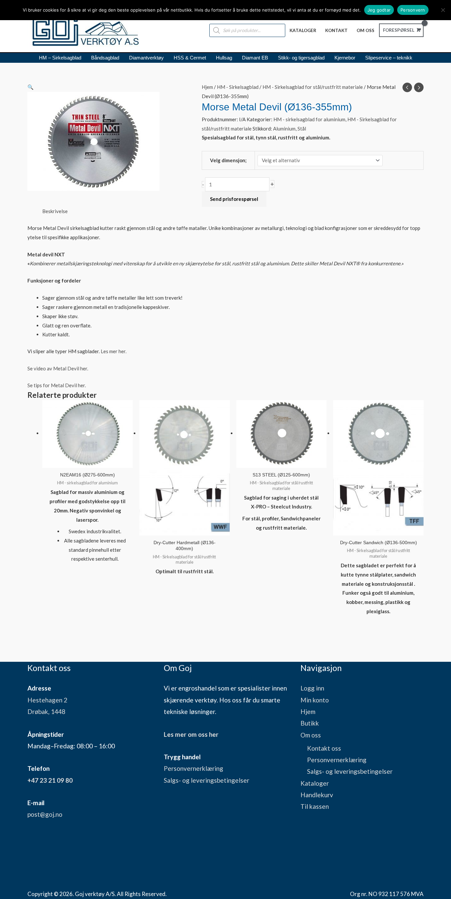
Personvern (412, 10)
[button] (106, 87)
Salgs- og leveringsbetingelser (206, 780)
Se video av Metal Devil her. (57, 368)
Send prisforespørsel (234, 199)
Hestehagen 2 (47, 700)
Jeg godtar (379, 10)
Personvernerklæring (193, 768)
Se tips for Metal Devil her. (56, 385)
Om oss (310, 735)
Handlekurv (316, 795)
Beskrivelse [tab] (55, 211)
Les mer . (113, 351)
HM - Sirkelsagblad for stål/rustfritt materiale (312, 87)
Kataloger (314, 783)
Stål (301, 128)
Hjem (207, 87)
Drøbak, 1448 (46, 711)
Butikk (309, 723)
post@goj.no (44, 814)
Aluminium (284, 128)
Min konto (314, 700)
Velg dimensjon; (228, 160)
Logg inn (312, 688)
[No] (442, 10)
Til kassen (314, 806)
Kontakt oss (324, 748)
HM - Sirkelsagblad (238, 87)
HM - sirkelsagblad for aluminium (309, 119)
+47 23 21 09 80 (50, 780)
